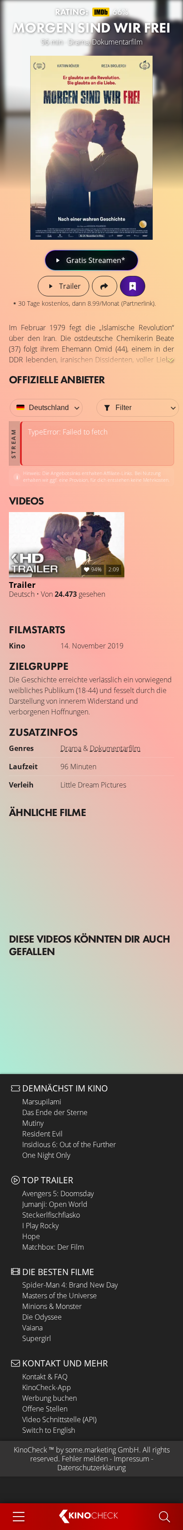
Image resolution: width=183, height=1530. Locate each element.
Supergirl (36, 1338)
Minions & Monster (52, 1306)
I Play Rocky (40, 1225)
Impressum (131, 1459)
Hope (31, 1236)
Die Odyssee (42, 1317)
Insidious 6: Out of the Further (69, 1144)
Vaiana (32, 1327)
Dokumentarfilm (115, 748)
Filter (123, 407)
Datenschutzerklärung (91, 1468)
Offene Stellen (45, 1408)
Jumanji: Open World (55, 1204)
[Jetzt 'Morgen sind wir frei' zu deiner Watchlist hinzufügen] (132, 286)
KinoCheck (30, 1450)
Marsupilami (41, 1101)
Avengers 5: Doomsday (58, 1193)
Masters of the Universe (59, 1295)
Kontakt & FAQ (45, 1376)
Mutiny (33, 1123)
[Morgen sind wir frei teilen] (104, 286)
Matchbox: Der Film (53, 1247)
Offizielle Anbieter (57, 379)
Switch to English (48, 1430)
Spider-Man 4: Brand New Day (70, 1284)
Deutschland (49, 407)
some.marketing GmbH (102, 1450)
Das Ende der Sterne (55, 1112)
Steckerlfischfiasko (51, 1214)
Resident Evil (42, 1133)
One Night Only (46, 1155)
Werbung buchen (49, 1398)
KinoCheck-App (46, 1387)
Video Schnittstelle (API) (59, 1419)
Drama (70, 748)
